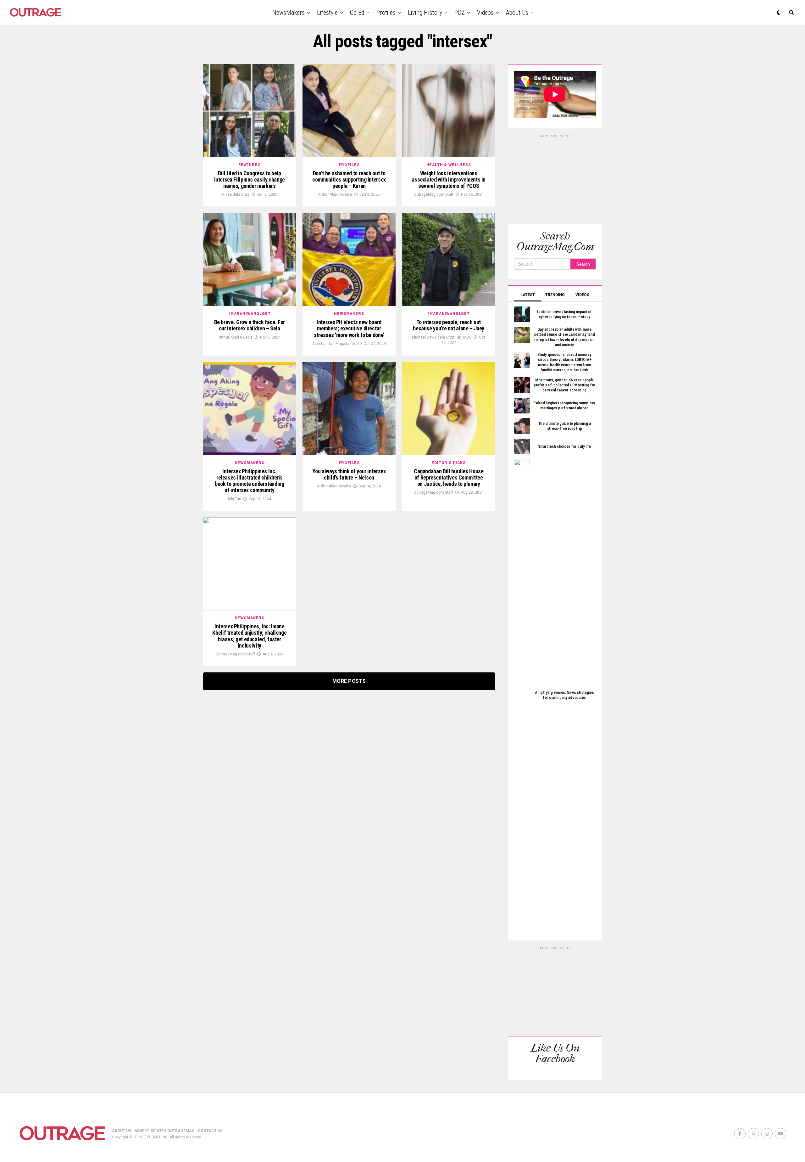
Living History (425, 12)
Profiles (386, 12)
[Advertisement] (555, 178)
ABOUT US (121, 1131)
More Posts (349, 681)
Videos (485, 12)
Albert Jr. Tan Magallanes (334, 343)
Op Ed (357, 12)
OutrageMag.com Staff (433, 194)
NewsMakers (288, 12)
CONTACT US (210, 1131)
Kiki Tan (234, 499)
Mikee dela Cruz (235, 194)
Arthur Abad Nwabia (335, 194)
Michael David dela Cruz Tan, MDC (441, 337)
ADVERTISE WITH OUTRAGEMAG (164, 1131)
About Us (517, 12)
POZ (459, 12)
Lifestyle (327, 12)
